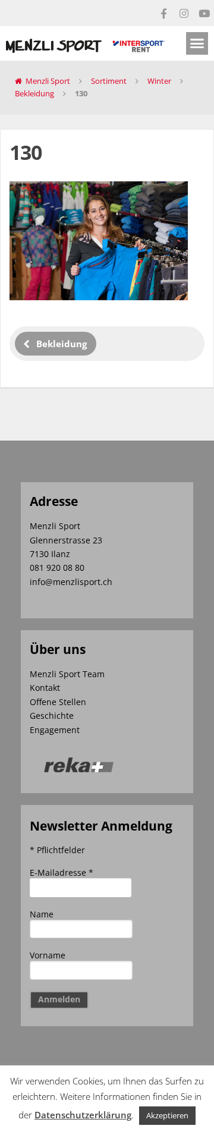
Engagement (55, 729)
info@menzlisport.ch (71, 581)
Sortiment (109, 81)
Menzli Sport (48, 81)
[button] (197, 43)
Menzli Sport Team (67, 674)
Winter (159, 81)
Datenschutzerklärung (82, 1115)
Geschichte (52, 715)
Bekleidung (34, 93)
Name (42, 914)
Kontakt (45, 687)
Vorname (47, 955)
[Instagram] (184, 13)
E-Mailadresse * (61, 872)
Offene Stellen (58, 702)
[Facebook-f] (163, 13)
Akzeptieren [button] (167, 1115)
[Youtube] (204, 13)
